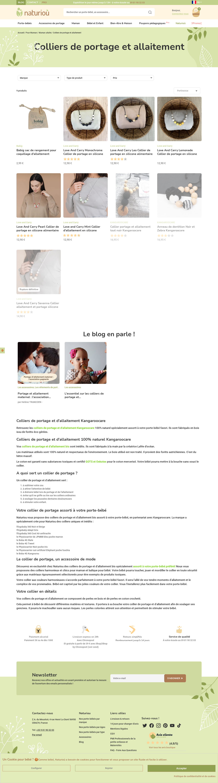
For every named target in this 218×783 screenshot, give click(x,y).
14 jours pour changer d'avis (124, 723)
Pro (44, 2)
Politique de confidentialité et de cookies (194, 776)
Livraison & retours (119, 719)
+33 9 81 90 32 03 (45, 730)
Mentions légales (119, 728)
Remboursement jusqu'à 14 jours (133, 640)
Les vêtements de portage (48, 387)
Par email (37, 735)
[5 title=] (78, 159)
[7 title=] (74, 235)
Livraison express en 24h (85, 636)
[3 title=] (71, 159)
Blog (21, 2)
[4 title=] (74, 159)
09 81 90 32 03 (137, 2)
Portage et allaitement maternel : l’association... (34, 395)
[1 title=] (64, 159)
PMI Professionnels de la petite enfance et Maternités (122, 742)
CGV (112, 733)
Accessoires (85, 737)
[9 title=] (77, 235)
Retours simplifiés (132, 636)
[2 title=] (68, 159)
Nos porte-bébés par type (92, 732)
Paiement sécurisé (38, 636)
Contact (32, 2)
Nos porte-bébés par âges (92, 727)
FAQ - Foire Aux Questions (123, 750)
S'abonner (173, 678)
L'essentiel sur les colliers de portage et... (84, 395)
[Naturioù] (32, 12)
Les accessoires (26, 387)
